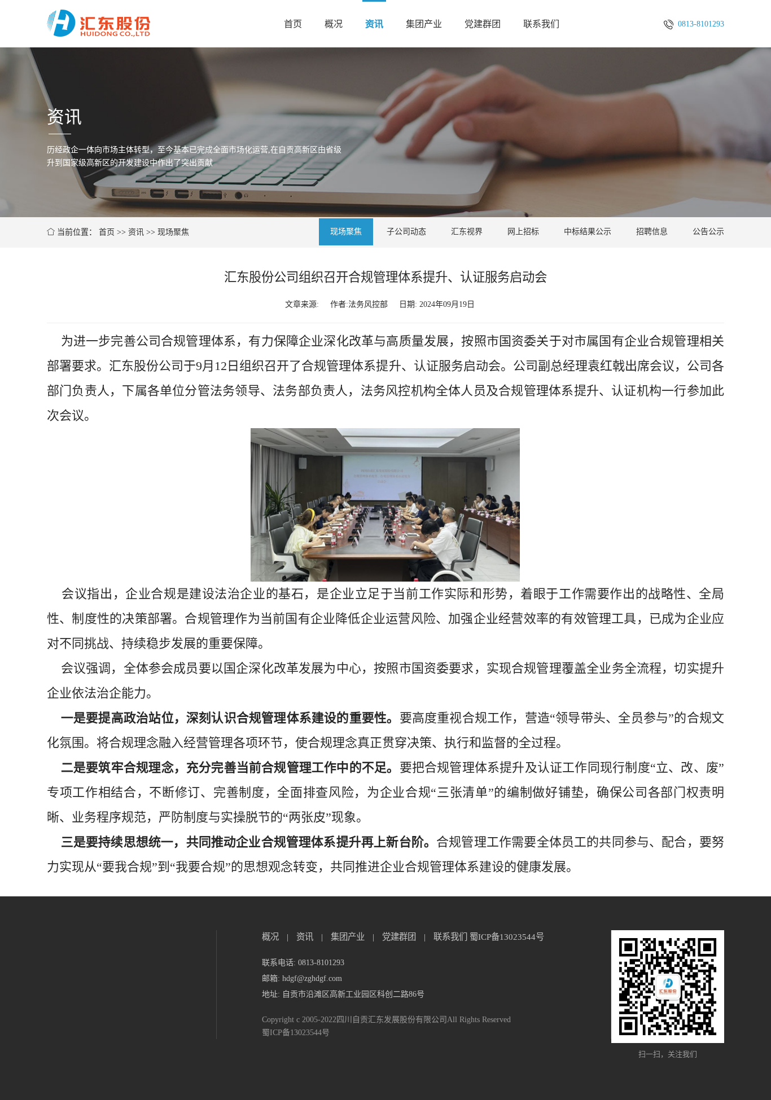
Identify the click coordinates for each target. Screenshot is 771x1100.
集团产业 (424, 24)
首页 (293, 24)
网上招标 (523, 231)
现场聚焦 (173, 232)
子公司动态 (406, 231)
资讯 (374, 24)
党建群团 (483, 24)
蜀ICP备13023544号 (507, 936)
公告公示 (708, 231)
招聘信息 (652, 231)
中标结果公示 (587, 231)
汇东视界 (467, 231)
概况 (334, 24)
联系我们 (541, 24)
